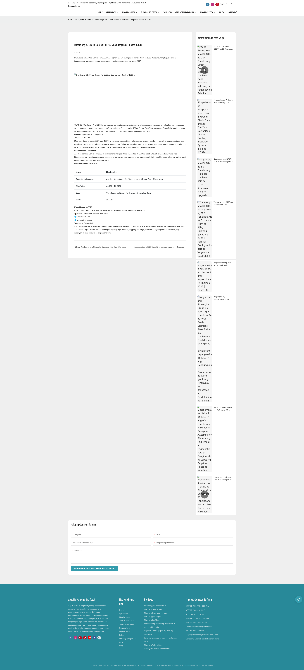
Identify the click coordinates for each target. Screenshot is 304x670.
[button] (237, 12)
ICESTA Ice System (76, 20)
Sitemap (186, 665)
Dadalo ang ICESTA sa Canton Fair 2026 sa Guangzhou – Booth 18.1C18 (122, 20)
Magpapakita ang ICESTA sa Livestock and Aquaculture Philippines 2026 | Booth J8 (223, 264)
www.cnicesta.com (84, 220)
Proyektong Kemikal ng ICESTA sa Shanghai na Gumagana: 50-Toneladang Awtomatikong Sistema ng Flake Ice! (224, 478)
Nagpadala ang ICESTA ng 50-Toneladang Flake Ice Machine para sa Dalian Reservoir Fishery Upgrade (223, 160)
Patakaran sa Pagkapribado (202, 665)
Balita (89, 20)
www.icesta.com (83, 217)
